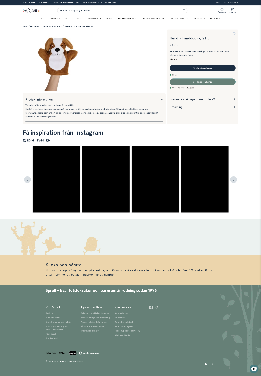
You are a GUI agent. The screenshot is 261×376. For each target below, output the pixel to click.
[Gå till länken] (151, 308)
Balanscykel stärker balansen (95, 313)
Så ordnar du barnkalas (92, 326)
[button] (234, 33)
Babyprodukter (94, 19)
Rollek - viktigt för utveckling (95, 318)
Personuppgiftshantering (127, 331)
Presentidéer (199, 19)
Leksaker (79, 19)
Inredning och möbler (127, 19)
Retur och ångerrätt (125, 326)
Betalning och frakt (124, 322)
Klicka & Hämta (122, 335)
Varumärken (215, 19)
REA (42, 19)
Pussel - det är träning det (94, 322)
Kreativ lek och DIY (90, 331)
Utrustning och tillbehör (153, 19)
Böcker (109, 19)
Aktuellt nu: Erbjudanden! (227, 3)
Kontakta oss (121, 313)
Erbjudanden (54, 19)
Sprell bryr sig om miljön (58, 322)
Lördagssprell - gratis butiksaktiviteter (57, 328)
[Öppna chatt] (254, 369)
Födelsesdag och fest (179, 19)
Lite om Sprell (53, 318)
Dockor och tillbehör (52, 26)
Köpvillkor (120, 318)
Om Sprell (51, 334)
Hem (25, 26)
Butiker (50, 313)
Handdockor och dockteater (79, 26)
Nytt (68, 19)
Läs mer (174, 59)
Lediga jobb (52, 338)
